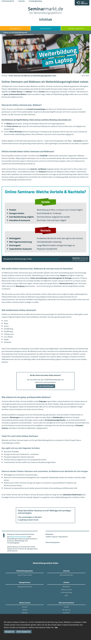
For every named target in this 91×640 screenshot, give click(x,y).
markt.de (45, 10)
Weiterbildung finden (66, 575)
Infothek (24, 609)
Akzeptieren (9, 631)
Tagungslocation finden (25, 586)
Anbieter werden (66, 589)
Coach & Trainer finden (25, 575)
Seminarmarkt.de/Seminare (18, 536)
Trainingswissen (15, 28)
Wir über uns (66, 609)
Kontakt (66, 606)
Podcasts (25, 612)
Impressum (66, 612)
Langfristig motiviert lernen (29, 519)
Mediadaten (66, 586)
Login (66, 595)
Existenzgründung (36, 1)
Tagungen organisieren (76, 28)
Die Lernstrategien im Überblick (30, 517)
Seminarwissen (45, 28)
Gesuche (22, 1)
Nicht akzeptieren (23, 631)
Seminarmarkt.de (8, 1)
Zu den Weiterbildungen (45, 386)
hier (56, 627)
